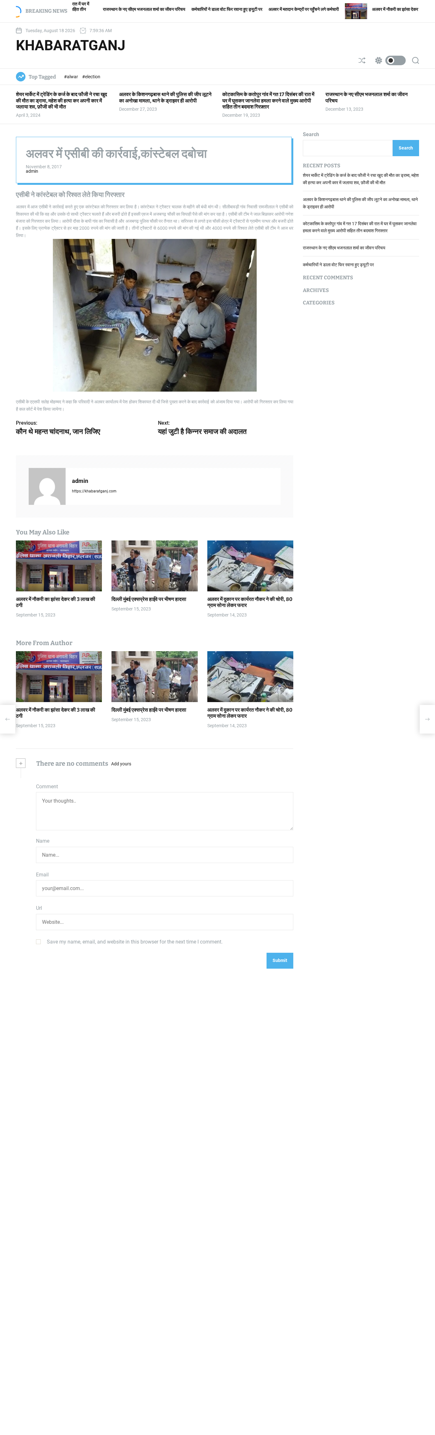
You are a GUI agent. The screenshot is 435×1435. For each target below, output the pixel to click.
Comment (47, 787)
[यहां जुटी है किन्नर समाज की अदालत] (427, 719)
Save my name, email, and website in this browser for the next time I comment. (135, 942)
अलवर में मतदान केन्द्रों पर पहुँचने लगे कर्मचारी (263, 9)
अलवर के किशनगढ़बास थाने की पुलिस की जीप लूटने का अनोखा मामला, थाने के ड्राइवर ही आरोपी (165, 97)
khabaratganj (70, 45)
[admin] (47, 486)
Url (39, 908)
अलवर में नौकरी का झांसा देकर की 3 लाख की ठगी (368, 9)
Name (42, 841)
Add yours (121, 763)
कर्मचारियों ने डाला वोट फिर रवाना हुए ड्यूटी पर (186, 9)
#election (91, 76)
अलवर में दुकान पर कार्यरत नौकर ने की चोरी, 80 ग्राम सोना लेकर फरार (249, 713)
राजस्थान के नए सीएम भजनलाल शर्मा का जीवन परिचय (103, 9)
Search (311, 134)
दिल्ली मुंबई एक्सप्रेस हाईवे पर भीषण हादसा (148, 599)
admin (32, 171)
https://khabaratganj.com (94, 491)
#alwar (71, 76)
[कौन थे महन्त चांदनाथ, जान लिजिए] (7, 719)
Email (42, 875)
